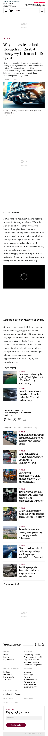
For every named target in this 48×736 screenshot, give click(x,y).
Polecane (17, 427)
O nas (5, 655)
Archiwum (7, 679)
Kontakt (6, 657)
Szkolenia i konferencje (12, 694)
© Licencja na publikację (13, 410)
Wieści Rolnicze (30, 684)
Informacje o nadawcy (32, 662)
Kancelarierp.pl (29, 682)
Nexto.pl (27, 677)
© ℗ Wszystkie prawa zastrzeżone (17, 413)
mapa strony (8, 698)
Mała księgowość (30, 679)
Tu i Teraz (7, 39)
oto (18, 11)
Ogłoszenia (7, 674)
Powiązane (7, 427)
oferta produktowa (10, 702)
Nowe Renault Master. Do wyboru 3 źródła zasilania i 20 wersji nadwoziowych (30, 396)
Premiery (22, 388)
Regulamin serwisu (31, 660)
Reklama (6, 672)
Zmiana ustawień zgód (33, 657)
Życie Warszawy (30, 687)
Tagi (36, 427)
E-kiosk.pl (27, 672)
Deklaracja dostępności (33, 665)
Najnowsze (28, 427)
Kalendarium (28, 698)
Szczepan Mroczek (11, 212)
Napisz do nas (8, 660)
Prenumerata (8, 677)
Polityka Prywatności (32, 655)
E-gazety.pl (28, 674)
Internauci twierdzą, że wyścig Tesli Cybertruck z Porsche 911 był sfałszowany (31, 379)
